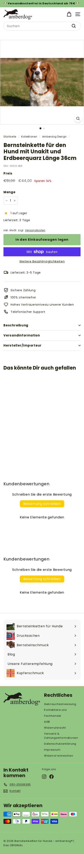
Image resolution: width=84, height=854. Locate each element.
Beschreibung (15, 325)
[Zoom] (78, 118)
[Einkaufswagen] (69, 14)
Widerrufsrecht (55, 728)
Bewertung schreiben (42, 503)
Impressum (52, 750)
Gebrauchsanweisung (60, 704)
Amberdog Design (54, 136)
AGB (47, 722)
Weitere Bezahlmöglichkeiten (42, 261)
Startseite (9, 136)
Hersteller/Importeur (22, 345)
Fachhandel (52, 716)
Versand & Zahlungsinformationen (61, 736)
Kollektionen (29, 136)
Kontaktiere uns (55, 710)
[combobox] (42, 26)
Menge (9, 192)
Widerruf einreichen (58, 756)
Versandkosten (35, 230)
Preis (7, 173)
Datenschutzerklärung (60, 744)
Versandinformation (21, 335)
